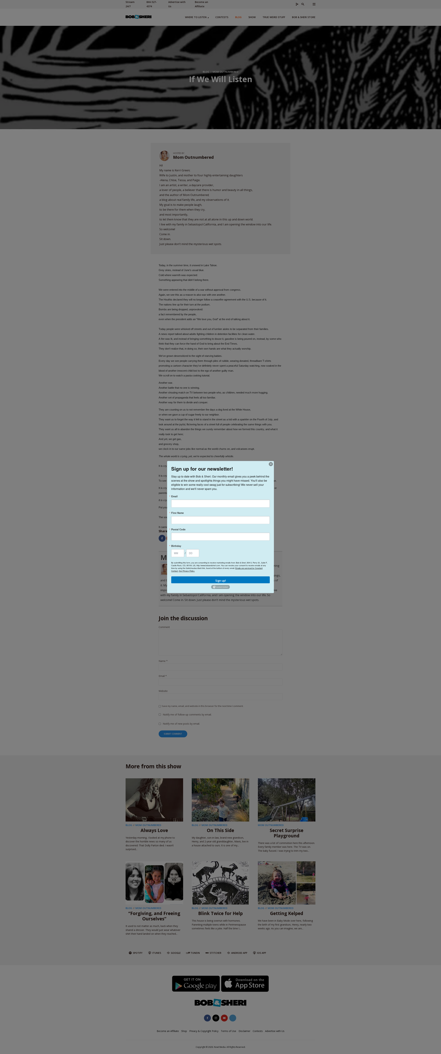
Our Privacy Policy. (187, 570)
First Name (177, 513)
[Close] (271, 464)
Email (174, 496)
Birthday (176, 546)
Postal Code (178, 529)
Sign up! (220, 581)
